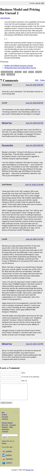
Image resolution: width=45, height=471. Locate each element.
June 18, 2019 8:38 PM (34, 103)
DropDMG (9, 451)
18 (39, 3)
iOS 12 (31, 72)
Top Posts (5, 419)
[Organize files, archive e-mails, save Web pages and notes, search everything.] (4, 455)
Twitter (42, 80)
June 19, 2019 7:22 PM (34, 344)
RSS (3, 74)
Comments (12, 425)
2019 (42, 3)
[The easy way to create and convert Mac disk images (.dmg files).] (4, 451)
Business (18, 72)
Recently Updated (7, 423)
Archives (4, 414)
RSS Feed (5, 425)
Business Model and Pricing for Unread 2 (20, 11)
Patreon (4, 443)
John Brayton (5, 18)
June (36, 3)
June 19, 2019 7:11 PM (34, 239)
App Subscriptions (7, 72)
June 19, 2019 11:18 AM (34, 184)
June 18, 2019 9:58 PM (34, 145)
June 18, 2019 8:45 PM (34, 123)
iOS (25, 72)
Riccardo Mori (7, 145)
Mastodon (5, 427)
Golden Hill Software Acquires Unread (18, 66)
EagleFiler (9, 455)
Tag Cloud (5, 416)
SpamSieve (9, 459)
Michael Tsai (7, 123)
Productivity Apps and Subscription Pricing (20, 68)
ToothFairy (9, 463)
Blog (3, 412)
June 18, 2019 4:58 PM (34, 85)
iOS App (38, 72)
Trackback (5, 431)
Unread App (11, 74)
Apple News (5, 429)
